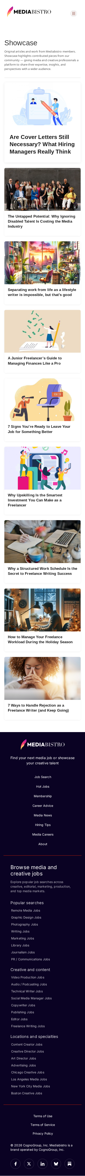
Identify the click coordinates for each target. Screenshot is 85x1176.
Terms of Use (43, 1116)
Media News (43, 815)
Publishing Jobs (22, 1012)
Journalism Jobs (23, 952)
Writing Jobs (20, 931)
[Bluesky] (56, 1164)
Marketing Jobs (22, 938)
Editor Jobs (19, 1019)
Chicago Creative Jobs (27, 1072)
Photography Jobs (24, 924)
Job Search (42, 777)
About (42, 844)
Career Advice (42, 805)
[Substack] (70, 1164)
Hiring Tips (43, 825)
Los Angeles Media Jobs (29, 1079)
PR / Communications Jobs (30, 959)
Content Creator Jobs (26, 1044)
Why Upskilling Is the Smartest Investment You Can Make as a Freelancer (35, 500)
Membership (43, 796)
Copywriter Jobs (23, 1005)
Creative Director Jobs (27, 1051)
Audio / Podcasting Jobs (29, 984)
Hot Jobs (42, 786)
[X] (29, 1164)
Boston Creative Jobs (26, 1093)
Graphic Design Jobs (26, 917)
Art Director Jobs (23, 1058)
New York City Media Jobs (30, 1086)
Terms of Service (43, 1125)
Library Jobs (20, 945)
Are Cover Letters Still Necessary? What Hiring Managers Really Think (42, 144)
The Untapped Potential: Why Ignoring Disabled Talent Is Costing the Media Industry (41, 221)
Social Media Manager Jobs (31, 998)
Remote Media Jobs (25, 910)
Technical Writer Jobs (27, 991)
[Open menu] (73, 13)
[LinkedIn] (42, 1164)
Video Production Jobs (27, 977)
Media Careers (43, 834)
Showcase (20, 43)
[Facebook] (15, 1164)
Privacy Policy (43, 1133)
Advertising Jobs (23, 1065)
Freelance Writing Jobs (28, 1026)
